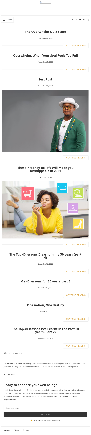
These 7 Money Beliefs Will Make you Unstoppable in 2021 (45, 169)
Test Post (45, 79)
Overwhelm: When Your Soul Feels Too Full (45, 55)
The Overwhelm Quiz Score (45, 32)
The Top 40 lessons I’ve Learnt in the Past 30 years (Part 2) (45, 330)
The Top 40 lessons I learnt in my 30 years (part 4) (45, 256)
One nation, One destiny (45, 305)
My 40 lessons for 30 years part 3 (45, 281)
